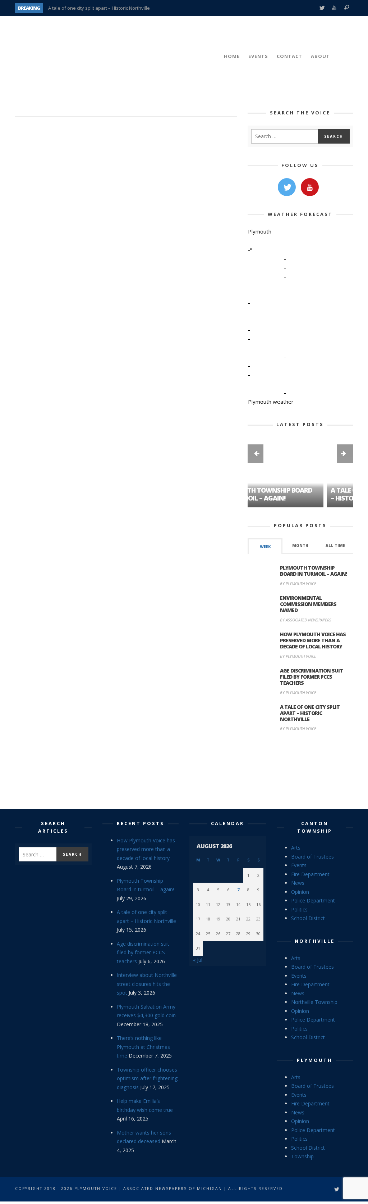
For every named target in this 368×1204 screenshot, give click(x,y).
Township (302, 1156)
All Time (335, 545)
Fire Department (310, 874)
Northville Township (314, 1002)
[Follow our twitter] (287, 187)
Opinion (300, 891)
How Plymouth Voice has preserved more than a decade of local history (313, 640)
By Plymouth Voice (298, 583)
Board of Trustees (312, 856)
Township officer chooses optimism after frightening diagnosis (147, 1078)
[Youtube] (334, 8)
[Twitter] (322, 8)
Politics (299, 909)
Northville (315, 941)
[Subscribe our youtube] (310, 187)
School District (308, 918)
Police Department (313, 900)
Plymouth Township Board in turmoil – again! (313, 570)
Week (265, 546)
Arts (295, 847)
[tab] (265, 546)
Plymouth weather (271, 401)
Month (300, 545)
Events (299, 865)
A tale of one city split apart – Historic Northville (99, 8)
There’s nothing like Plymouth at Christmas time (143, 1047)
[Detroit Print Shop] (300, 771)
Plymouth (314, 1060)
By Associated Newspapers (305, 620)
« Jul (197, 959)
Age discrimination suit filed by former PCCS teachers (311, 676)
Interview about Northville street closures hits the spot (147, 984)
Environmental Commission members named (308, 604)
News (297, 882)
